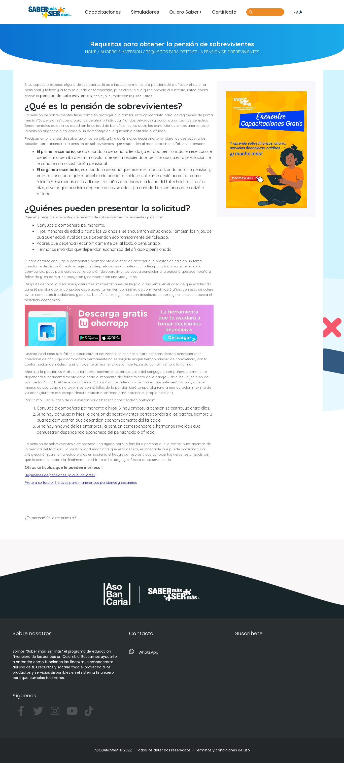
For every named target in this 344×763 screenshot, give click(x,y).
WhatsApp (148, 652)
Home (90, 51)
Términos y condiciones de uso (222, 750)
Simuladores (145, 12)
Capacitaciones (103, 12)
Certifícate (224, 12)
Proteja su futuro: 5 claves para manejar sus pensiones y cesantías (81, 482)
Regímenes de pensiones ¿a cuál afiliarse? (60, 475)
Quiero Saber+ (185, 12)
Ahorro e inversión (121, 51)
